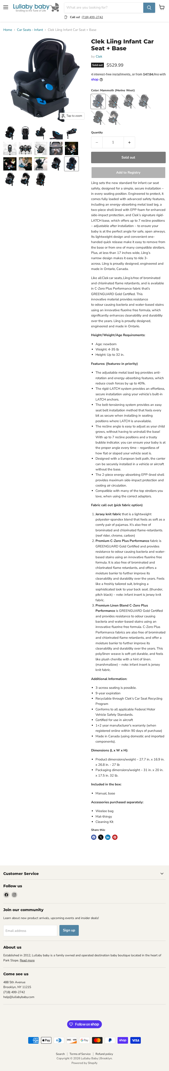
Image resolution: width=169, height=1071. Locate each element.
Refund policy (104, 1054)
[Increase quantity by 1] (129, 142)
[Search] (149, 8)
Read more (27, 960)
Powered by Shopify (84, 1063)
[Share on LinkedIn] (107, 837)
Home (7, 30)
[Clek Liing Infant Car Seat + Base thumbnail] (10, 133)
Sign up (69, 930)
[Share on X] (100, 837)
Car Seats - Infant (30, 30)
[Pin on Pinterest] (115, 837)
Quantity (97, 132)
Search (60, 1054)
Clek (99, 56)
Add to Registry (128, 172)
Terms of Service (80, 1054)
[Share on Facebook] (93, 837)
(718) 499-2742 (92, 17)
